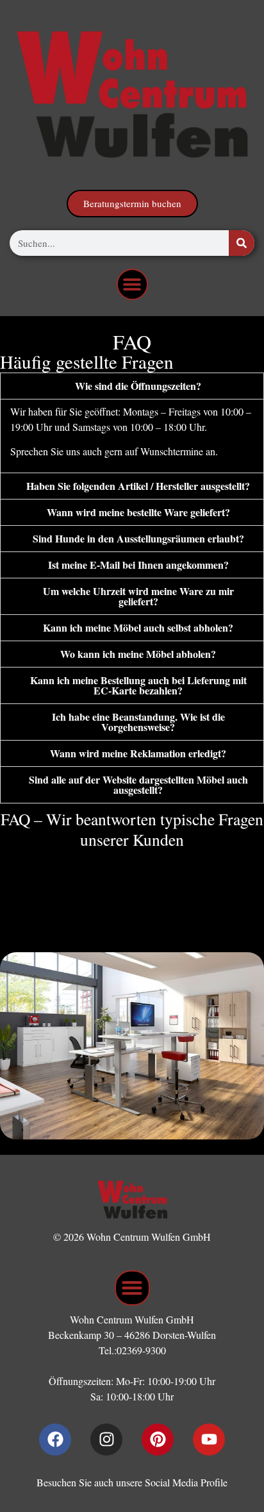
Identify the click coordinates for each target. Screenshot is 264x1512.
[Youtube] (209, 1440)
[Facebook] (55, 1440)
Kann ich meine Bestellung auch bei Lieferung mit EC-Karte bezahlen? (138, 685)
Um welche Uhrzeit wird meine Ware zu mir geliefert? (138, 596)
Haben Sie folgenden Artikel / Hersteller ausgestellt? (138, 485)
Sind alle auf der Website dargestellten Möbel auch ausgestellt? (138, 784)
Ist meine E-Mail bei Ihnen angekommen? (138, 564)
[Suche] (241, 243)
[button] (132, 284)
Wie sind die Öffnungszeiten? (138, 385)
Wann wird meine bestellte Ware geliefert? (138, 512)
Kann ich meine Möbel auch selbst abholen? (138, 627)
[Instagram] (106, 1440)
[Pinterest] (158, 1440)
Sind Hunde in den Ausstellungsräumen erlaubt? (138, 538)
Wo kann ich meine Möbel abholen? (138, 653)
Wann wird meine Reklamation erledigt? (138, 753)
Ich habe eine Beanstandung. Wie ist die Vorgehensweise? (138, 721)
